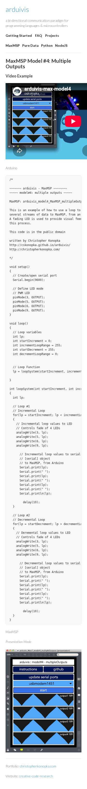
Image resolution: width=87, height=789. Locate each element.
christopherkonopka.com (38, 766)
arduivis (17, 9)
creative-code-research (36, 776)
